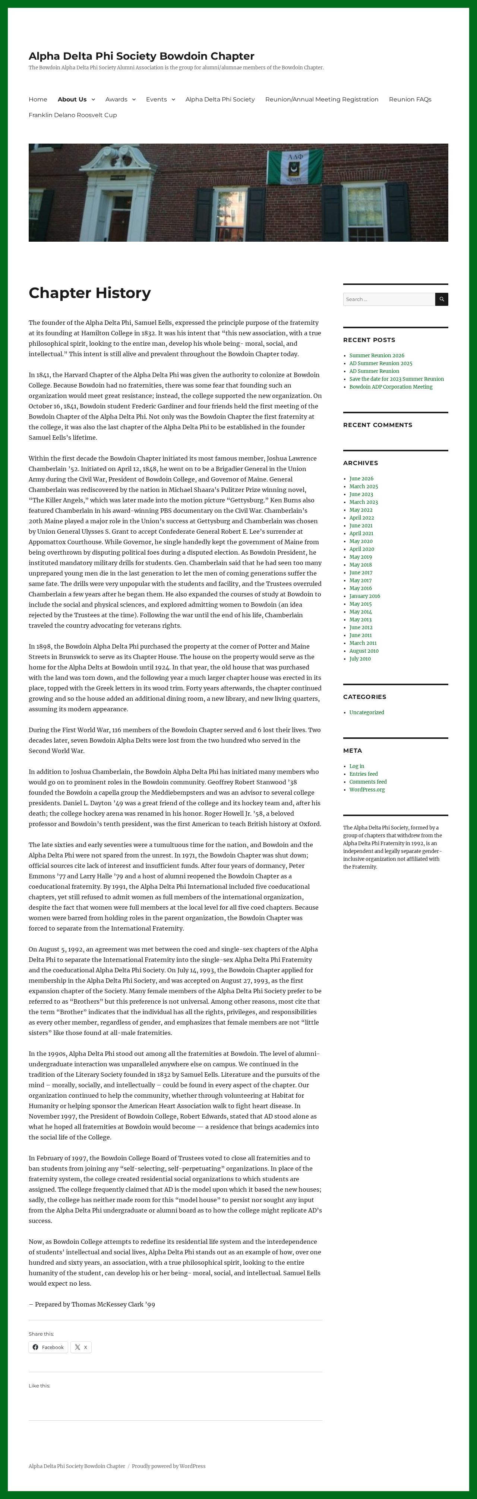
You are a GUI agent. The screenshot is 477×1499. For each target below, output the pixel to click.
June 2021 (361, 526)
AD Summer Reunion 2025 (381, 363)
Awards (116, 99)
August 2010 (364, 651)
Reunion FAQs (410, 99)
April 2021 (361, 533)
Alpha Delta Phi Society (220, 99)
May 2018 (361, 565)
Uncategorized (367, 712)
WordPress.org (367, 790)
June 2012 (361, 627)
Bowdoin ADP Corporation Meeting (391, 387)
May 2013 (361, 620)
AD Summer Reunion (374, 371)
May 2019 (361, 557)
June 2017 (361, 573)
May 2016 (361, 588)
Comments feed (368, 782)
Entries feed (364, 774)
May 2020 (361, 541)
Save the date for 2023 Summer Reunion (397, 379)
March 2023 (364, 502)
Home (38, 99)
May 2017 (361, 580)
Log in (357, 766)
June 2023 (361, 494)
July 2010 (360, 659)
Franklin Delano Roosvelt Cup (73, 115)
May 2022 (361, 510)
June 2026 (362, 479)
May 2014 (361, 612)
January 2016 (365, 596)
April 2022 (362, 518)
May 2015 (361, 604)
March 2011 (363, 643)
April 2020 (362, 549)
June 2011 (361, 635)
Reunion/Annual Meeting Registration (322, 99)
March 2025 (364, 486)
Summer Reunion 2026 (377, 355)
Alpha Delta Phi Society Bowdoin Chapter (142, 56)
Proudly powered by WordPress (169, 1466)
